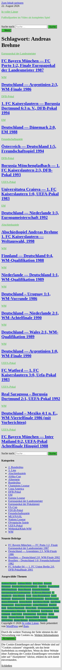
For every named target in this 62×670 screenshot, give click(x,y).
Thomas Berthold (16, 617)
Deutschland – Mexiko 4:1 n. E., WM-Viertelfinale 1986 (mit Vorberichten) (29, 418)
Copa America (16, 488)
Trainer (43, 617)
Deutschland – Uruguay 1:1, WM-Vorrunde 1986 (25, 296)
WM (3, 77)
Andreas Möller (24, 583)
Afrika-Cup (14, 476)
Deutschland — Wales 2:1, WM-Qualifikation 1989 (29, 334)
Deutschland (53, 586)
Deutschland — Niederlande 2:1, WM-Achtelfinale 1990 (30, 315)
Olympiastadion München (13, 611)
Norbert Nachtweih (16, 608)
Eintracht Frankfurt (41, 589)
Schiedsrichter (29, 614)
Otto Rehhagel (33, 611)
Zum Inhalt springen (12, 2)
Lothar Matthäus (40, 605)
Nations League (16, 519)
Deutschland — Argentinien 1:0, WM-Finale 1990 (29, 353)
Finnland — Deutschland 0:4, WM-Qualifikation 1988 (27, 258)
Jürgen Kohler (25, 601)
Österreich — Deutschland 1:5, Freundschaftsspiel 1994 (28, 148)
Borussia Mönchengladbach (25, 586)
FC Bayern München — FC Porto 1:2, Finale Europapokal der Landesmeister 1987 (28, 65)
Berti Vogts (38, 583)
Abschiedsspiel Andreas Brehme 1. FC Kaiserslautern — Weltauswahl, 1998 (29, 236)
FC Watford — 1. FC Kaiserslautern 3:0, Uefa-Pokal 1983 (28, 375)
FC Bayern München (41, 592)
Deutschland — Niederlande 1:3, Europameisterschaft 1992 (30, 215)
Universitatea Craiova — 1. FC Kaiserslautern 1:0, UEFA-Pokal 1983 (30, 194)
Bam (26, 626)
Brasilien (42, 586)
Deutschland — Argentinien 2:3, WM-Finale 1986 (29, 86)
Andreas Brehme (9, 583)
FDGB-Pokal (15, 510)
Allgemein (14, 479)
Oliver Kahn (31, 608)
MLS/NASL (15, 516)
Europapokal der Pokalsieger (24, 504)
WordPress (12, 626)
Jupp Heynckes (52, 598)
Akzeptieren (9, 638)
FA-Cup (12, 507)
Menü (7, 30)
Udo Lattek (52, 617)
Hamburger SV (18, 598)
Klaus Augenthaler (23, 605)
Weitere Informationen (46, 635)
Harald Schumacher (35, 598)
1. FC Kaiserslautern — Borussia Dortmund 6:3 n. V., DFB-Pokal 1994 (30, 108)
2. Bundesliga (15, 467)
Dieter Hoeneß (24, 589)
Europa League (16, 497)
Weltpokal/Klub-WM (19, 528)
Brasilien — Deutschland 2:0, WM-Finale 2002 (34, 557)
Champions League (18, 485)
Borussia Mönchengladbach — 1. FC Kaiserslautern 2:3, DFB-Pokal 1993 (30, 170)
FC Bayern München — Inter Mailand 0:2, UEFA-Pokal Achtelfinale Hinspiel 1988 (27, 441)
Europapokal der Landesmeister (18, 53)
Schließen (6, 665)
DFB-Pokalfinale (9, 589)
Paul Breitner (47, 611)
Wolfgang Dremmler (38, 620)
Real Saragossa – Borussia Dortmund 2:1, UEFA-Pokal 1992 (30, 396)
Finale (29, 595)
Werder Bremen (21, 620)
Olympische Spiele (18, 522)
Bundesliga (14, 482)
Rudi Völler (16, 614)
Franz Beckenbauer (41, 595)
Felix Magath (18, 595)
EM (3, 120)
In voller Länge (9, 11)
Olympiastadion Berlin (48, 608)
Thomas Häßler (32, 617)
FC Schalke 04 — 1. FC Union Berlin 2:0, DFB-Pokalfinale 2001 (31, 568)
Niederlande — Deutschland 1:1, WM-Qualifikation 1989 (30, 277)
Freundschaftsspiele (12, 139)
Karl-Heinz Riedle (41, 601)
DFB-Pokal (7, 96)
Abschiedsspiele (10, 224)
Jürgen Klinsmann (9, 601)
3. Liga (12, 470)
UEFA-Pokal (8, 182)
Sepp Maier (42, 614)
